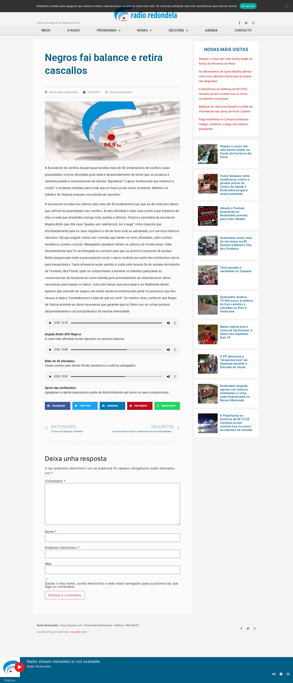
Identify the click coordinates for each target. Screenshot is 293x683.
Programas (106, 30)
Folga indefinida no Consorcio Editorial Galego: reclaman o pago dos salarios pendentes (223, 124)
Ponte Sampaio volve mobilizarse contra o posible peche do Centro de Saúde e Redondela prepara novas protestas (235, 185)
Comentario (55, 481)
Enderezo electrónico (62, 547)
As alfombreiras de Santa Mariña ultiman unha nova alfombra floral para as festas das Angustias (225, 76)
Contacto (243, 30)
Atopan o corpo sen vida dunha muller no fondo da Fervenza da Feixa (235, 151)
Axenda (211, 30)
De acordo (248, 6)
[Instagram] (253, 23)
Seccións (176, 30)
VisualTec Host (78, 631)
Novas (142, 30)
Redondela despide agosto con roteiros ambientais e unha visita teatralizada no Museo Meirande (235, 393)
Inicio (45, 30)
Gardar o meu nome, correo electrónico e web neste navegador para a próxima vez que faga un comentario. (111, 585)
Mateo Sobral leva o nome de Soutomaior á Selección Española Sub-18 (236, 332)
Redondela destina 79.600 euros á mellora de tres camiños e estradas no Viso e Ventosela (236, 304)
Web (48, 563)
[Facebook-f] (239, 23)
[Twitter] (246, 23)
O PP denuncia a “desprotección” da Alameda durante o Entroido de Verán (233, 362)
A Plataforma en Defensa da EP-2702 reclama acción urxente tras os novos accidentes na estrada (223, 93)
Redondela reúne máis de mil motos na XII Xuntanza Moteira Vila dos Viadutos (236, 243)
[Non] (286, 6)
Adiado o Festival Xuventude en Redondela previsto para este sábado (234, 213)
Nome (50, 531)
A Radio (73, 30)
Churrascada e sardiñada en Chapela (235, 269)
